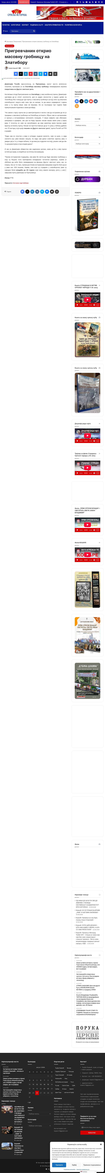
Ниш (66, 1078)
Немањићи (58, 1078)
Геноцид (71, 1071)
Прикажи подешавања (92, 1165)
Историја (69, 1075)
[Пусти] (77, 305)
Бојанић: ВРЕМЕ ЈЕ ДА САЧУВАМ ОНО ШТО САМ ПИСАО (49, 2)
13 (40, 1084)
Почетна (6, 25)
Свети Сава (65, 1085)
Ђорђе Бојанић (12, 68)
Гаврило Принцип (60, 1071)
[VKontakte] (36, 74)
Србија (57, 1089)
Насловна (9, 41)
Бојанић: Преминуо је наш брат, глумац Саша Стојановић (19, 1148)
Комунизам (17, 41)
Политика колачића (69, 1169)
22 (48, 1088)
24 (29, 1093)
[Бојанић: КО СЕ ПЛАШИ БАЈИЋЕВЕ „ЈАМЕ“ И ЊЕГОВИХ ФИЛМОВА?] (7, 1130)
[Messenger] (45, 74)
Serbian (84, 1171)
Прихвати (59, 1165)
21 (44, 1088)
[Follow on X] (18, 68)
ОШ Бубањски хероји (61, 1082)
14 (44, 1084)
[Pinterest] (31, 74)
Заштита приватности (82, 1169)
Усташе (64, 1089)
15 (48, 1084)
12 (37, 1084)
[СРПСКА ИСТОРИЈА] (17, 13)
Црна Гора (58, 1092)
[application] (87, 299)
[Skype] (40, 74)
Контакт (25, 25)
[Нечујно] (94, 305)
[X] (21, 74)
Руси (72, 1082)
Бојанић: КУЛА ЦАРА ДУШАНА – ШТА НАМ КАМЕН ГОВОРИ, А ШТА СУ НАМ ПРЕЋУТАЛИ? (87, 927)
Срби (73, 1085)
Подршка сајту (36, 25)
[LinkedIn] (26, 74)
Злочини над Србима (20, 183)
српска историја (69, 1092)
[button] (101, 1144)
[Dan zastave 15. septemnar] (87, 157)
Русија (57, 1085)
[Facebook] (16, 74)
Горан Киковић (59, 1075)
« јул (29, 1102)
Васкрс (69, 1068)
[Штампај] (55, 74)
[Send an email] (20, 68)
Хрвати (71, 1089)
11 (33, 1084)
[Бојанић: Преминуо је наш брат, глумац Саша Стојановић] (7, 1146)
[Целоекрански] (98, 305)
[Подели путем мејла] (50, 74)
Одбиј (74, 1165)
